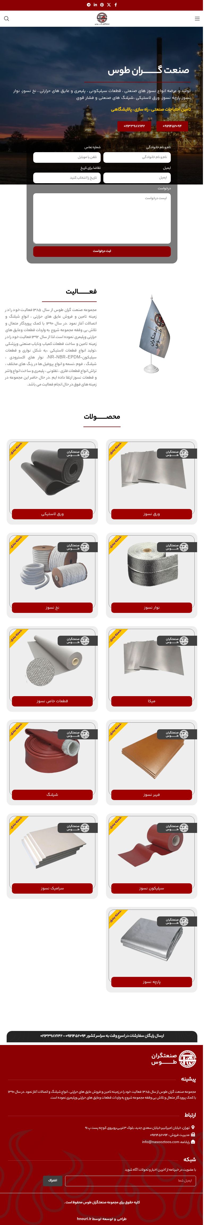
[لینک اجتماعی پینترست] (102, 5)
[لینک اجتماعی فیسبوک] (115, 5)
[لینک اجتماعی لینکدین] (95, 5)
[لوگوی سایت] (102, 18)
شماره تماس (92, 147)
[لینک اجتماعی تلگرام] (88, 5)
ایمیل (167, 168)
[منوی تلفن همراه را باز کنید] (197, 18)
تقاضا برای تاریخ (90, 168)
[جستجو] (6, 18)
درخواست (164, 188)
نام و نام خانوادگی (158, 147)
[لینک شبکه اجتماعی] (108, 5)
